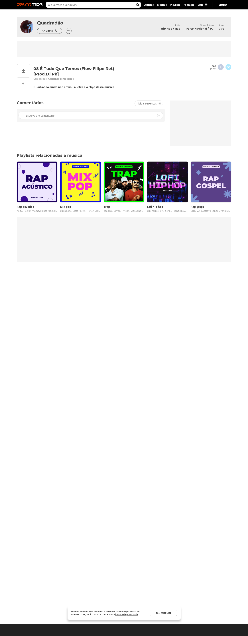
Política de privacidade (126, 614)
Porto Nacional (196, 28)
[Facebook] (221, 67)
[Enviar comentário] (159, 115)
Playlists (175, 4)
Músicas (162, 4)
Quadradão (50, 23)
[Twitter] (228, 67)
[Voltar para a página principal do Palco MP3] (30, 4)
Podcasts (189, 4)
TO (212, 28)
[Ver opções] (69, 31)
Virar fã (51, 30)
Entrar (223, 4)
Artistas (149, 4)
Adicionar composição (61, 79)
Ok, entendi (163, 613)
